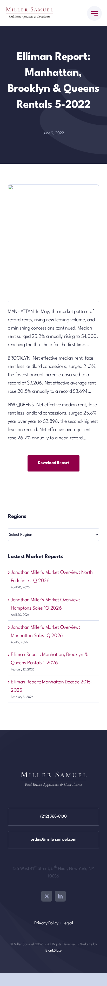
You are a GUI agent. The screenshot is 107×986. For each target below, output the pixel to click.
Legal (68, 923)
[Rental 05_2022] (53, 187)
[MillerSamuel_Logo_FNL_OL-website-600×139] (29, 10)
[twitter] (46, 896)
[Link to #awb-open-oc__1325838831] (94, 13)
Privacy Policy (46, 923)
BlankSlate (53, 950)
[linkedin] (60, 896)
